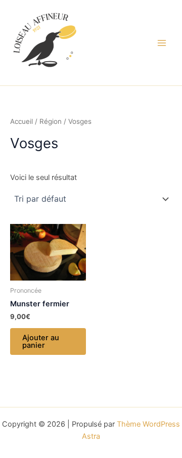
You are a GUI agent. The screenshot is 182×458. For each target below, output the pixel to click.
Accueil (21, 121)
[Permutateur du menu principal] (162, 42)
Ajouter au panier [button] (40, 341)
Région (50, 121)
